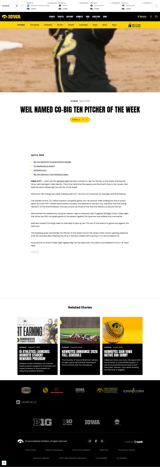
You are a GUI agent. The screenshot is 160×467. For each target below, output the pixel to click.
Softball (74, 101)
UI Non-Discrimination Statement (72, 458)
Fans (88, 16)
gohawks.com (40, 170)
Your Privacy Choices (126, 450)
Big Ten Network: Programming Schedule (52, 162)
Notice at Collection (41, 458)
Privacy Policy (30, 450)
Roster (60, 25)
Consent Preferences (54, 450)
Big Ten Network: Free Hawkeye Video (51, 174)
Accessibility (122, 458)
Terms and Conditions (81, 450)
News (104, 25)
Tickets (61, 16)
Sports (52, 16)
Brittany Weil (63, 181)
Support (69, 16)
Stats (95, 25)
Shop (105, 16)
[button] (22, 6)
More (114, 25)
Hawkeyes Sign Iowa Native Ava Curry (118, 353)
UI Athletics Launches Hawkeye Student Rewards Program (34, 355)
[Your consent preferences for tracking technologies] (4, 463)
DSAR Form (104, 450)
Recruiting (34, 25)
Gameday (83, 25)
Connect (79, 16)
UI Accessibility (101, 458)
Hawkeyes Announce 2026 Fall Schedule (80, 353)
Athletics (96, 16)
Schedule (48, 25)
